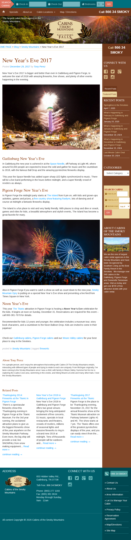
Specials (13, 12)
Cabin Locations (45, 12)
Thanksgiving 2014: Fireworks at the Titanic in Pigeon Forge (15, 398)
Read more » (49, 443)
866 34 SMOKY (119, 473)
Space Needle (57, 163)
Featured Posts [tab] (109, 94)
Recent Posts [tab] (110, 89)
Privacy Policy (113, 509)
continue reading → (12, 454)
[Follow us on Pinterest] (106, 77)
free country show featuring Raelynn (51, 198)
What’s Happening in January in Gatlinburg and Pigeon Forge (115, 129)
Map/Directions (114, 524)
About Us (111, 488)
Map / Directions (68, 12)
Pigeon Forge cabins (43, 338)
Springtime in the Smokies (116, 105)
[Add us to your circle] (119, 71)
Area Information (114, 494)
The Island (52, 195)
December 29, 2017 (20, 66)
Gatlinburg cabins (22, 338)
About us (27, 12)
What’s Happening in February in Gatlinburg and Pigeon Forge (116, 116)
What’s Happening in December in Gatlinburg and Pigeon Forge (115, 142)
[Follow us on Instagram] (113, 77)
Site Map (111, 530)
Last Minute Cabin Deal (114, 152)
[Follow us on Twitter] (113, 71)
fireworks (44, 348)
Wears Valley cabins (73, 338)
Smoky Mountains (21, 348)
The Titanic (18, 308)
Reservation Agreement (112, 517)
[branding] (65, 30)
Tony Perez (39, 66)
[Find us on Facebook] (106, 71)
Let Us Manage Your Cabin (116, 502)
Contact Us (112, 482)
